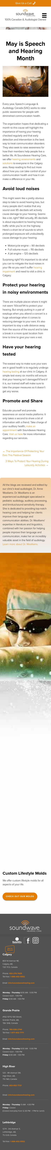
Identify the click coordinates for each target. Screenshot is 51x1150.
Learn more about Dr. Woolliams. (20, 544)
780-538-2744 (15, 1029)
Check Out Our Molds (20, 896)
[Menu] (44, 14)
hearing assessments (24, 159)
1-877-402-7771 (17, 1032)
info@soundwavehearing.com (21, 983)
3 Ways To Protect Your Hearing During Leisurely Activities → (26, 463)
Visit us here (16, 434)
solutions (8, 163)
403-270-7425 (15, 973)
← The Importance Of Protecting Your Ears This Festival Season (23, 453)
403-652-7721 (15, 1085)
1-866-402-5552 (17, 976)
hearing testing (11, 371)
